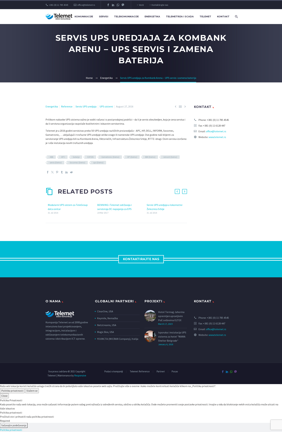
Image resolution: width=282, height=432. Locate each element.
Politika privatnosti (12, 390)
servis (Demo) (56, 162)
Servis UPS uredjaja (86, 106)
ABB (51, 157)
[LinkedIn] (113, 5)
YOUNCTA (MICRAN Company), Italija (117, 338)
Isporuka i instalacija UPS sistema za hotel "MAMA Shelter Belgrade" (172, 336)
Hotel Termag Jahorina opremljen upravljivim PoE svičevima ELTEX (171, 316)
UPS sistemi (106, 106)
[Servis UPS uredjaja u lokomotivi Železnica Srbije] (145, 209)
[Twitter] (52, 172)
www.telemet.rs (217, 137)
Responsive (80, 375)
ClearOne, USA (105, 311)
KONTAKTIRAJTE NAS (141, 259)
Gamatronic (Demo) (110, 157)
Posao (175, 371)
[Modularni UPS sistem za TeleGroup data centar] (47, 209)
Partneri (161, 371)
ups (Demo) (98, 162)
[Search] (236, 17)
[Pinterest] (57, 172)
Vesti (141, 4)
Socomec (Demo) (77, 162)
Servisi (103, 16)
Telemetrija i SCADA (180, 16)
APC (63, 157)
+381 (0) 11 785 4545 (58, 4)
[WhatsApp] (118, 5)
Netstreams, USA (106, 325)
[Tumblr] (62, 172)
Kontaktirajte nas (160, 4)
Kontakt (223, 16)
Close (4, 395)
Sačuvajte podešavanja (13, 425)
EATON (90, 157)
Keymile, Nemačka (107, 318)
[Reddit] (71, 172)
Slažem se (32, 390)
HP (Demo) (132, 157)
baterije (76, 157)
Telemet (205, 16)
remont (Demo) (170, 157)
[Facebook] (108, 5)
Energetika (52, 106)
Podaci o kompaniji (113, 371)
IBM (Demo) (150, 157)
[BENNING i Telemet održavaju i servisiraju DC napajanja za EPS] (96, 209)
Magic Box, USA (105, 332)
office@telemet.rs (86, 4)
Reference (66, 106)
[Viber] (122, 5)
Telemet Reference (140, 371)
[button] (177, 191)
